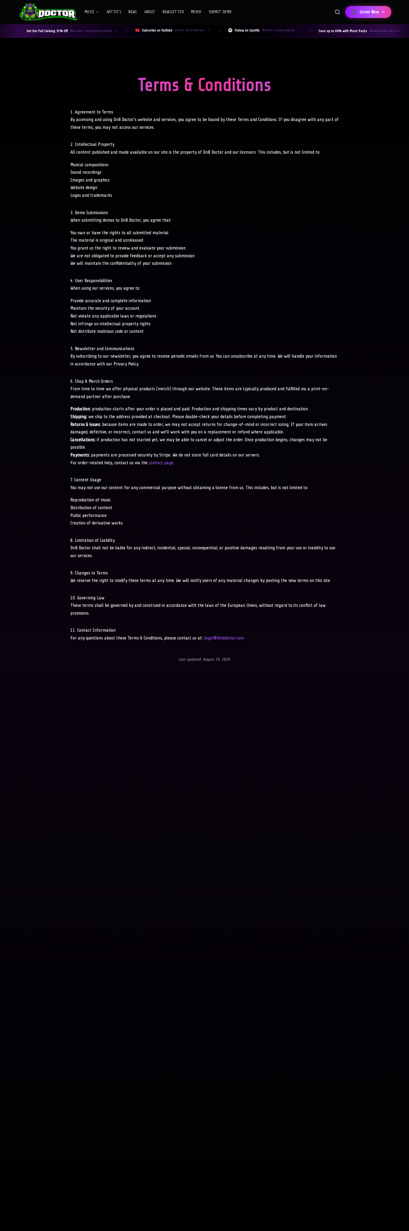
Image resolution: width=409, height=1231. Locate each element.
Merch (196, 12)
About (150, 12)
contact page (161, 462)
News (132, 12)
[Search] (337, 12)
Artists (114, 12)
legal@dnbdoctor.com (224, 638)
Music (90, 12)
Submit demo (220, 12)
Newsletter (173, 12)
